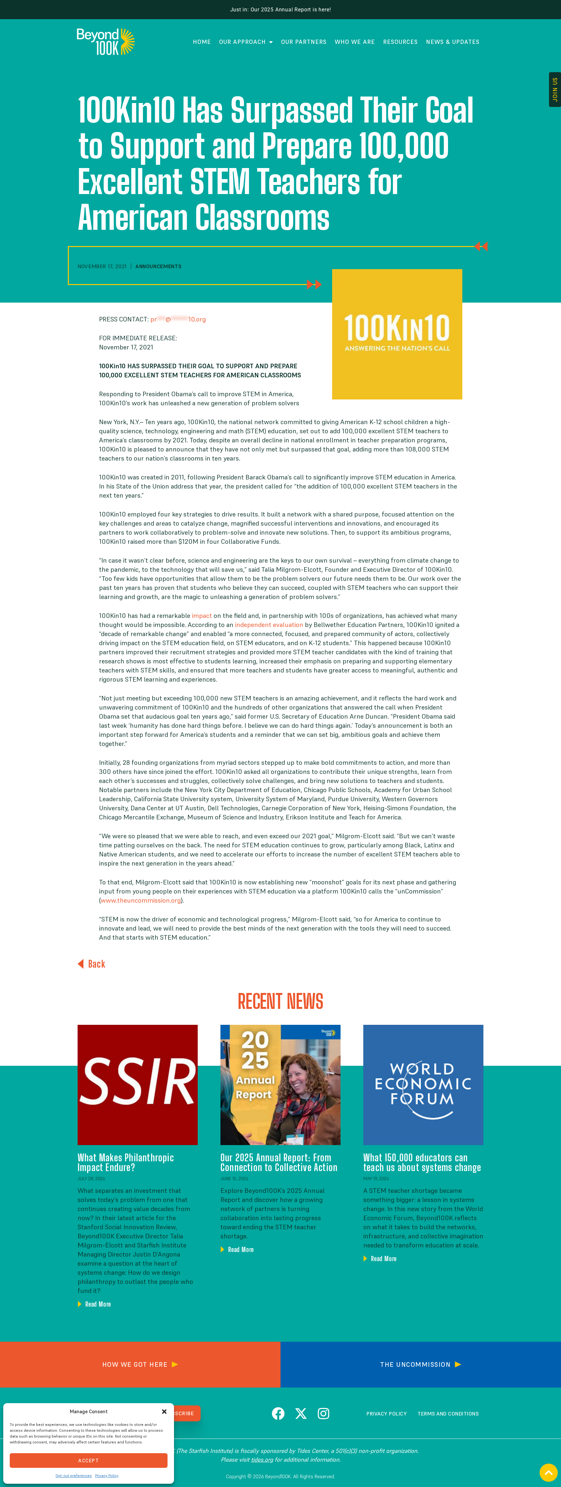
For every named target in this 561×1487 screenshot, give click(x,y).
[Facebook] (278, 1413)
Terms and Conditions (448, 1413)
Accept (88, 1460)
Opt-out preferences (74, 1475)
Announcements (158, 266)
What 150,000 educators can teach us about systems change (422, 1162)
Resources (400, 42)
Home (202, 42)
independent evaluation (269, 624)
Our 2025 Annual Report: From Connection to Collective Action (279, 1162)
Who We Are (355, 42)
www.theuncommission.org (141, 900)
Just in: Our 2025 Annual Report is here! (280, 10)
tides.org (262, 1459)
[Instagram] (323, 1413)
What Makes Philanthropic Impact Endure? (126, 1162)
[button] (164, 1411)
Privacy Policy (106, 1475)
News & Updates (453, 42)
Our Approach (242, 42)
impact (202, 615)
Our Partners (304, 42)
